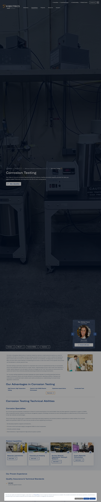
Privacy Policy (36, 494)
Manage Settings (78, 498)
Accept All (86, 498)
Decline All (92, 498)
